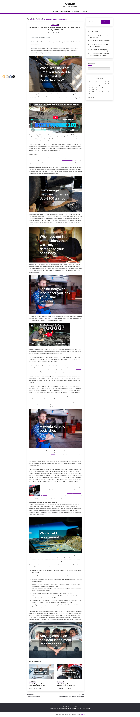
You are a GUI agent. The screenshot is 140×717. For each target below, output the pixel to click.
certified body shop (67, 160)
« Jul (89, 97)
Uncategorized (55, 24)
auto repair (78, 369)
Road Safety (84, 11)
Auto (60, 33)
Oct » (92, 97)
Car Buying (55, 11)
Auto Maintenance (65, 11)
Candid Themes (86, 708)
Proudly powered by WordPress (58, 708)
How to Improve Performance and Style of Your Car (40, 685)
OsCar (70, 4)
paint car (53, 454)
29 (105, 91)
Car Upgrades (75, 11)
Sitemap (83, 714)
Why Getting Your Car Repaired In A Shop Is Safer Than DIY (69, 685)
